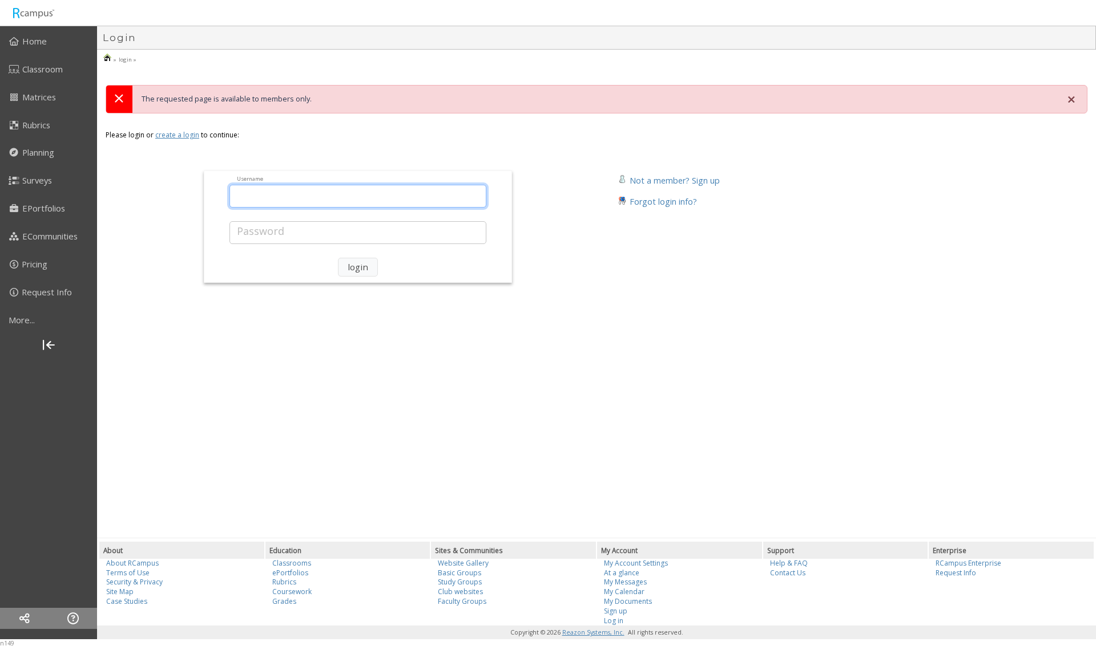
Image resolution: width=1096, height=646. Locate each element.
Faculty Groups (462, 601)
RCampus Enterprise (968, 563)
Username (250, 178)
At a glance (621, 573)
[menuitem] (48, 41)
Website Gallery (463, 563)
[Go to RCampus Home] (33, 13)
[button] (669, 179)
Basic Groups (459, 573)
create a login (177, 135)
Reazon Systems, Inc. (593, 632)
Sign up (615, 611)
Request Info (956, 573)
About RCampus (132, 563)
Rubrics (284, 582)
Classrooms (291, 563)
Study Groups (460, 582)
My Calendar (624, 591)
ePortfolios (290, 573)
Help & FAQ (789, 563)
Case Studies (126, 601)
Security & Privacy (134, 582)
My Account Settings (636, 563)
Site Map (120, 591)
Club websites (460, 591)
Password (260, 231)
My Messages (625, 582)
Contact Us (787, 573)
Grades (284, 601)
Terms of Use (128, 573)
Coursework (292, 591)
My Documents (628, 601)
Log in (613, 620)
